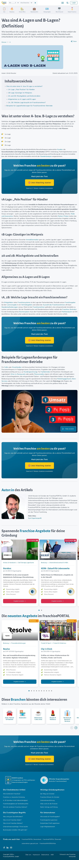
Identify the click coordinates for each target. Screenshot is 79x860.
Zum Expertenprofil (35, 518)
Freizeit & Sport (46, 643)
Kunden (60, 149)
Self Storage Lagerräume (26, 563)
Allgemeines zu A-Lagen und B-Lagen (22, 99)
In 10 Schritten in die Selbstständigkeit (15, 800)
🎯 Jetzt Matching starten (39, 183)
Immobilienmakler (32, 240)
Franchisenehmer (39, 307)
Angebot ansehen (18, 601)
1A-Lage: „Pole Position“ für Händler (21, 89)
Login (74, 3)
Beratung (44, 563)
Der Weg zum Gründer (47, 794)
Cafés (6, 367)
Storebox (7, 568)
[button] (67, 2)
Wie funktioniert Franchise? (11, 794)
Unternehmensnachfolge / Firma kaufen (15, 827)
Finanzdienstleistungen (18, 643)
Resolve (6, 649)
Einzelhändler (17, 367)
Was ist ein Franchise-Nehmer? (13, 823)
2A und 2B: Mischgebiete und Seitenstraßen (24, 96)
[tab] (39, 610)
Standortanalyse (46, 156)
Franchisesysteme (24, 302)
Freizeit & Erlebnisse (59, 643)
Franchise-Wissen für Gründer (49, 797)
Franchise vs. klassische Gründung (14, 797)
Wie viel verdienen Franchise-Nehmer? (15, 807)
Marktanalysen (67, 312)
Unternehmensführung (47, 800)
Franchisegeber (70, 302)
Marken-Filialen (63, 216)
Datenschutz (45, 855)
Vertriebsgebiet (26, 305)
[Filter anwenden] (35, 3)
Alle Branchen (24, 3)
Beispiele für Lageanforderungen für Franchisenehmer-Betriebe (29, 106)
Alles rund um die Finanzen (48, 804)
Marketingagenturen (64, 379)
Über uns (28, 855)
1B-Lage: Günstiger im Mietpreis (20, 93)
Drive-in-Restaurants (18, 374)
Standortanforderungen (10, 307)
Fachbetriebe (45, 372)
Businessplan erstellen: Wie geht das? (15, 830)
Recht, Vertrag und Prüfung (49, 807)
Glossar (4, 42)
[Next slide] (75, 727)
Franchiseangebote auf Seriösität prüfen (15, 804)
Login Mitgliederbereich (47, 827)
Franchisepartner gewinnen (48, 820)
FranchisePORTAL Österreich (52, 839)
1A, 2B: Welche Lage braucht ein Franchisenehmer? (27, 102)
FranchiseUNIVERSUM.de (48, 843)
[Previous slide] (71, 727)
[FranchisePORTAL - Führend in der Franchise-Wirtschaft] (4, 2)
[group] (9, 716)
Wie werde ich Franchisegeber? (50, 817)
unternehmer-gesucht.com (30, 843)
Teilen (75, 41)
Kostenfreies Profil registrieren (50, 823)
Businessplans (24, 312)
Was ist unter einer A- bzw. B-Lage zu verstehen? (24, 86)
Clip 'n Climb (46, 649)
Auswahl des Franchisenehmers (54, 305)
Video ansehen (69, 429)
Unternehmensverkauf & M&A (58, 563)
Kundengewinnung (30, 372)
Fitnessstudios (39, 374)
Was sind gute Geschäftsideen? (13, 817)
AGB (52, 855)
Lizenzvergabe (12, 305)
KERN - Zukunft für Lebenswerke (55, 568)
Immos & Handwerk (9, 563)
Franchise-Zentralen (69, 309)
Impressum (36, 855)
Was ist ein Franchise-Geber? (12, 820)
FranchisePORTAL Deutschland (31, 839)
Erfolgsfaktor (8, 302)
